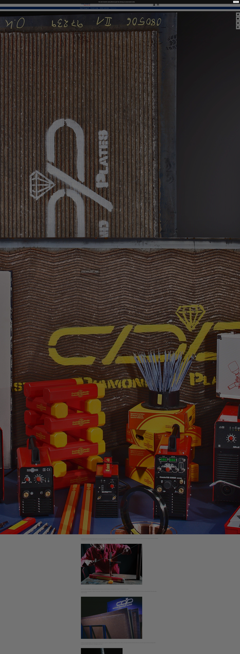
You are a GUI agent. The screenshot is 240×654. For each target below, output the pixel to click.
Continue (236, 1)
